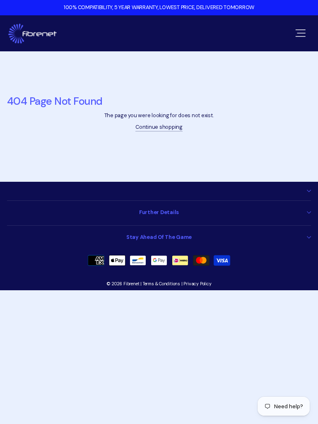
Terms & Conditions (161, 284)
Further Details (159, 212)
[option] (159, 7)
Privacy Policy (197, 284)
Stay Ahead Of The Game (159, 237)
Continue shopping (159, 126)
